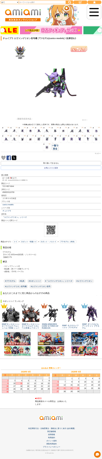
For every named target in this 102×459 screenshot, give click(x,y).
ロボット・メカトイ (48, 242)
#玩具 (22, 281)
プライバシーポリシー (51, 447)
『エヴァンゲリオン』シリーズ (15, 217)
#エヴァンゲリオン (84, 281)
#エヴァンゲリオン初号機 (16, 286)
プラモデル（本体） (68, 242)
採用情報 (51, 435)
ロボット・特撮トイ (29, 242)
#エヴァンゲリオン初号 (40, 286)
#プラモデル (10, 281)
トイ (15, 242)
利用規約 (51, 438)
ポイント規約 (51, 441)
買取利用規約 (51, 444)
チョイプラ (7, 211)
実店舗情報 (51, 431)
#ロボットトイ (35, 281)
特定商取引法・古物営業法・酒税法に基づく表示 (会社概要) (51, 428)
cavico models (8, 205)
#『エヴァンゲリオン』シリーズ (58, 281)
